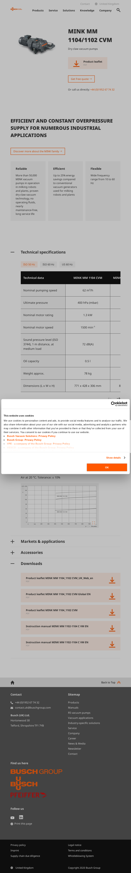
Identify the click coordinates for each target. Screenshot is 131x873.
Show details (113, 457)
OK (107, 467)
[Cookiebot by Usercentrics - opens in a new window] (113, 403)
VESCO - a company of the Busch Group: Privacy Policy (40, 447)
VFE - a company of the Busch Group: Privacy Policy (38, 443)
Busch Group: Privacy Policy (24, 440)
